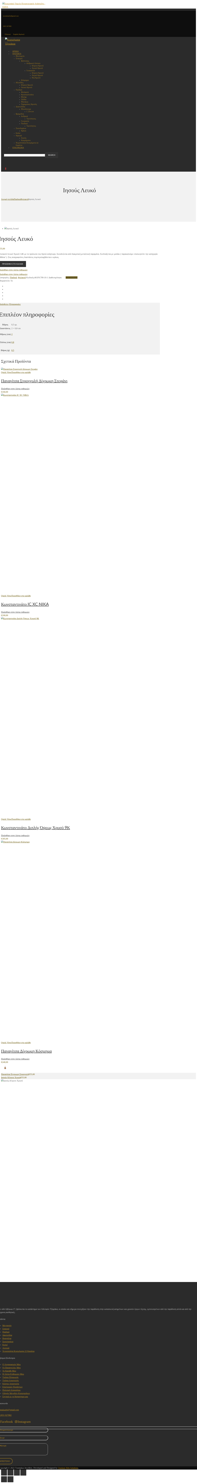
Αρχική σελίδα (7, 199)
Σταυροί (5, 1329)
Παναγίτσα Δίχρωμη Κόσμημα (26, 1050)
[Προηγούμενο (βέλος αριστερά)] (4, 1479)
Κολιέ (5, 1345)
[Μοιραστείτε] (17, 1473)
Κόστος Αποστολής (10, 1384)
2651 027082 (7, 26)
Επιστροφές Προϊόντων (12, 1387)
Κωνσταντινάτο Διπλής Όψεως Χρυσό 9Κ (35, 827)
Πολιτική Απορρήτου (11, 1390)
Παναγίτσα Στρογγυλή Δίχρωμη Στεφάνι (34, 380)
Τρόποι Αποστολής (10, 1380)
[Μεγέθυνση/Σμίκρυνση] (4, 1473)
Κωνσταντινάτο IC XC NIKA (25, 604)
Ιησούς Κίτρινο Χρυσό (11, 1077)
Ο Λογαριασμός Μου (11, 1364)
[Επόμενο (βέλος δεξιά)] (10, 1479)
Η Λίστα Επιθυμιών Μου (13, 1374)
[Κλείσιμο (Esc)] (23, 1473)
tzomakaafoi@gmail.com (11, 16)
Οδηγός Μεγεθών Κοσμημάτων (16, 1393)
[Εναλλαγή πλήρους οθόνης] (10, 1473)
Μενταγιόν (7, 1325)
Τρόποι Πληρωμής (10, 1377)
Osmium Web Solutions (68, 1468)
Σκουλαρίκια (7, 1341)
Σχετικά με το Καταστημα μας (15, 1396)
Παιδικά (17, 199)
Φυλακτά (25, 199)
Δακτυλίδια (7, 1335)
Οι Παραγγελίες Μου (11, 1368)
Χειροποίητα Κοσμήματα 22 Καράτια (18, 1351)
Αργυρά (5, 1348)
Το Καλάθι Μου (9, 1371)
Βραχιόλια (6, 1338)
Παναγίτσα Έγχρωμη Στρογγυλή (15, 1074)
